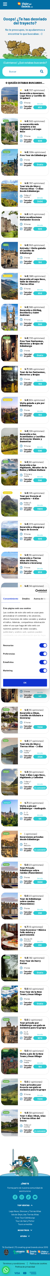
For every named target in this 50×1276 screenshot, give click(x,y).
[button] (6, 1270)
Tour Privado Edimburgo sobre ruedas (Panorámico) (31, 870)
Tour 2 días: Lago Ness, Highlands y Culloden (32, 776)
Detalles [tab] (26, 598)
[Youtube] (35, 1197)
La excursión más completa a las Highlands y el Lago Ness (30, 128)
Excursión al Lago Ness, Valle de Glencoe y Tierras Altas (33, 282)
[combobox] (19, 71)
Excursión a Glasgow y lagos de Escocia (32, 528)
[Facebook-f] (15, 1197)
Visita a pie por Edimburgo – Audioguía (33, 807)
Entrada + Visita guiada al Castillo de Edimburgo (33, 251)
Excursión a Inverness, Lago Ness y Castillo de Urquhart (32, 96)
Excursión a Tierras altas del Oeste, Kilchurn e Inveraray (31, 560)
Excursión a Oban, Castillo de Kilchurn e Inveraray (31, 715)
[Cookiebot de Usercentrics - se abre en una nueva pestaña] (35, 591)
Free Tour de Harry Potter (30, 962)
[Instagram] (21, 1197)
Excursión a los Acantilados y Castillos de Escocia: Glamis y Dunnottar (32, 437)
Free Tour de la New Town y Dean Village (31, 993)
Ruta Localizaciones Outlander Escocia (31, 218)
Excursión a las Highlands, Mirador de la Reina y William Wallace (33, 467)
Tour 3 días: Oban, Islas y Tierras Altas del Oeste (33, 1118)
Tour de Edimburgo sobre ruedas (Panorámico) (30, 901)
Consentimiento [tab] (10, 598)
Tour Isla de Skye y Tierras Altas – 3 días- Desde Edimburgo (32, 189)
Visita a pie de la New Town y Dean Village (31, 1055)
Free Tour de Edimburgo (33, 155)
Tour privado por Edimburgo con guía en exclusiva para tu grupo (33, 1025)
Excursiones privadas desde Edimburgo (31, 838)
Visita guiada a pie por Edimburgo (32, 404)
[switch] (43, 654)
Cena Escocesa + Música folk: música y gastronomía (33, 932)
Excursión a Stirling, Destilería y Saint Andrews (31, 312)
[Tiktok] (28, 1197)
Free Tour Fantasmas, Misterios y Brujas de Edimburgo (32, 343)
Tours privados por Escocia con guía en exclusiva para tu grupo (33, 1087)
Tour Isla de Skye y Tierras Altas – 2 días (31, 745)
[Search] (42, 71)
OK (25, 682)
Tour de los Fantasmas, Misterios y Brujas (32, 373)
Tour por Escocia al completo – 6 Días (30, 497)
